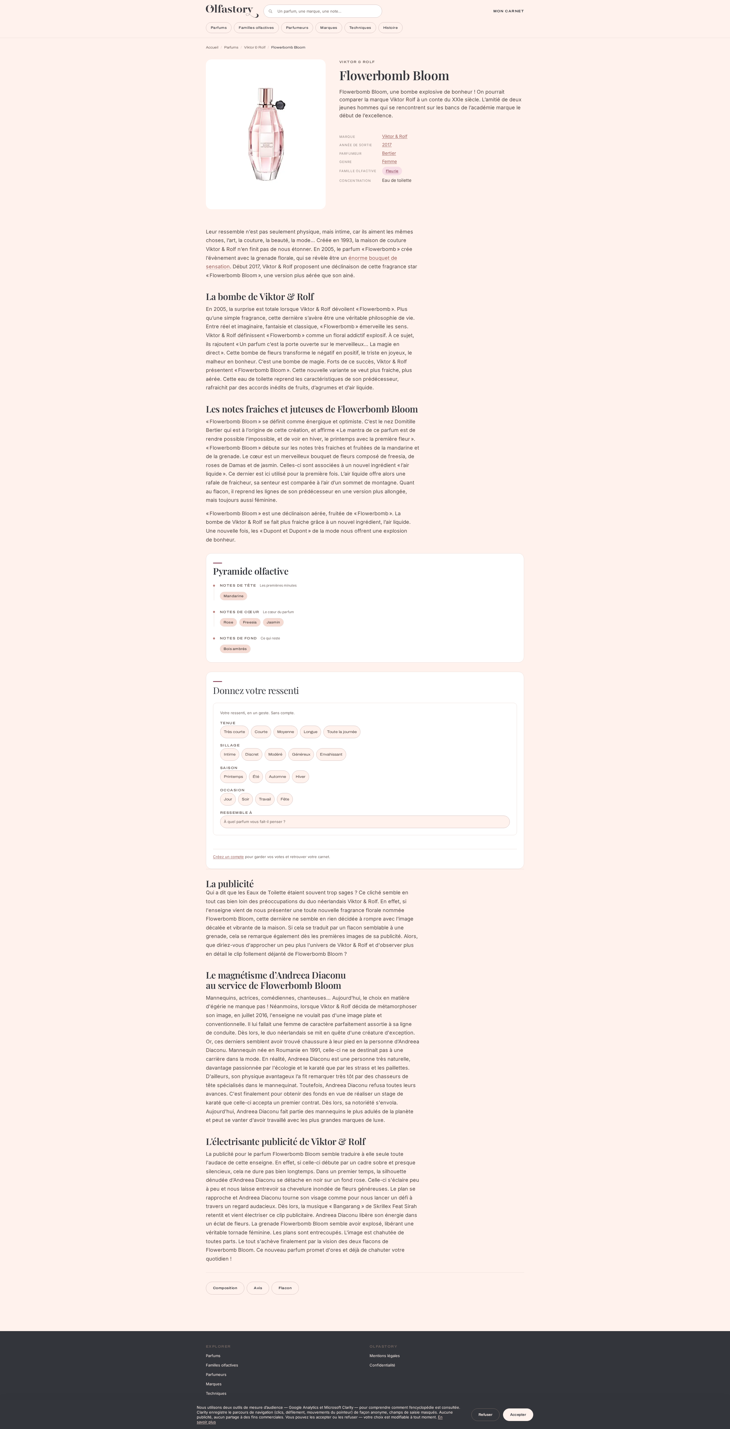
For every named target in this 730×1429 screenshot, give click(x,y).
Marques (328, 28)
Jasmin (273, 622)
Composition (225, 1288)
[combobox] (322, 11)
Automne (277, 777)
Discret (252, 754)
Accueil (212, 47)
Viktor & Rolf (254, 47)
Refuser (485, 1415)
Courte (261, 732)
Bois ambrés (235, 649)
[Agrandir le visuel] (266, 134)
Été (256, 777)
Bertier (389, 153)
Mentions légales (385, 1355)
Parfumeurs (297, 28)
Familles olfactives (256, 28)
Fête (285, 799)
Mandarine (234, 596)
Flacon (285, 1288)
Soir (245, 799)
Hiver (300, 777)
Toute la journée (342, 732)
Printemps (233, 777)
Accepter (518, 1415)
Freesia (250, 622)
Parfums (219, 28)
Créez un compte (228, 856)
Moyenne (285, 732)
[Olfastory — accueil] (232, 11)
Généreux (301, 754)
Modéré (275, 754)
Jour (228, 799)
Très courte (234, 732)
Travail (265, 799)
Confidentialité (382, 1365)
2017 (387, 144)
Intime (230, 754)
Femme (389, 161)
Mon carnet (508, 11)
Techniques (360, 28)
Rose (228, 622)
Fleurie (392, 171)
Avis (258, 1288)
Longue (310, 732)
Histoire (390, 28)
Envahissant (331, 754)
